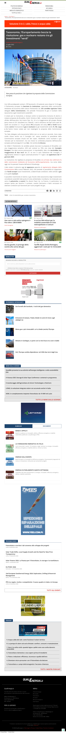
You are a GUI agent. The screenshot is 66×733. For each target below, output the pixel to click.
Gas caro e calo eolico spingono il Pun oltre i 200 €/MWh (17, 221)
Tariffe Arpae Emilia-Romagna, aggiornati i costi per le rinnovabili (47, 246)
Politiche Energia (37, 692)
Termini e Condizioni (48, 728)
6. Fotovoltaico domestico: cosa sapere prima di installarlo (27, 653)
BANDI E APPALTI (21, 431)
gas (22, 195)
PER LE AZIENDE (10, 705)
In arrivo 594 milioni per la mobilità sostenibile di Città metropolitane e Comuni (45, 222)
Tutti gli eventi (54, 590)
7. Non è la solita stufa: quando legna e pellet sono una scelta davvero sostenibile (31, 648)
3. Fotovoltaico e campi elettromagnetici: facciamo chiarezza (27, 664)
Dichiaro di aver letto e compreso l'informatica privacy (21, 268)
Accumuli (35, 697)
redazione (35, 725)
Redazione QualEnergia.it (14, 42)
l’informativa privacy (25, 269)
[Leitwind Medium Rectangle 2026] (33, 412)
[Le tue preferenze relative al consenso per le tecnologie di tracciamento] (63, 730)
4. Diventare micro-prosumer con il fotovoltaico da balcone (27, 660)
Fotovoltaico (36, 695)
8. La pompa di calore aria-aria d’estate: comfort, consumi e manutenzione (32, 643)
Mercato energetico (38, 699)
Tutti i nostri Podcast (50, 669)
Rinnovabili (35, 693)
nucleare (26, 195)
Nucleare (11, 16)
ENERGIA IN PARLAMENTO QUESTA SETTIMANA (31, 470)
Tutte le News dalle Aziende (48, 400)
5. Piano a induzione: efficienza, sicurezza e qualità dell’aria (27, 657)
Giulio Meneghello (9, 225)
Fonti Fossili (49, 10)
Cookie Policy (39, 728)
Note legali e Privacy (29, 728)
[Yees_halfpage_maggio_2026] (33, 510)
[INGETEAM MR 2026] (33, 288)
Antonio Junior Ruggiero (10, 249)
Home (6, 16)
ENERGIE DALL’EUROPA (23, 457)
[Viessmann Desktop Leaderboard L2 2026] (33, 23)
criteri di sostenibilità (15, 195)
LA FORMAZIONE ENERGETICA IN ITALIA (29, 444)
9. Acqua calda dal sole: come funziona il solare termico (26, 640)
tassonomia (32, 195)
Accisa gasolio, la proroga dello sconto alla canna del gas (16, 246)
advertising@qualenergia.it (15, 710)
